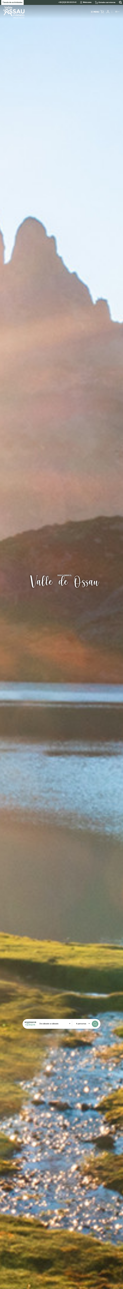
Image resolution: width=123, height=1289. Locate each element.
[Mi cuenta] (107, 12)
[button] (102, 11)
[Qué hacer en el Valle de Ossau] (61, 644)
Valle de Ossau (64, 582)
